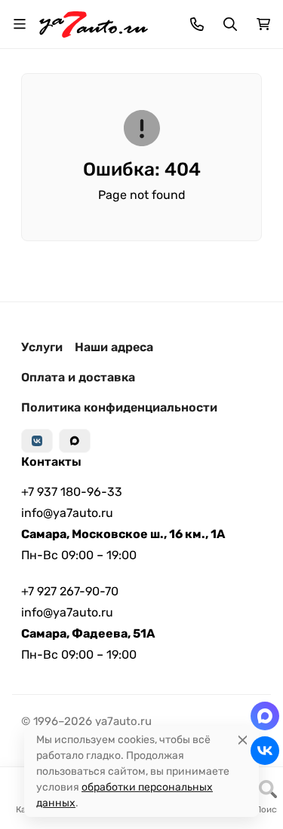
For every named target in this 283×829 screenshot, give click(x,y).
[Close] (242, 740)
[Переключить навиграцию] (19, 24)
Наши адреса (114, 347)
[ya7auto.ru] (93, 23)
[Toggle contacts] (197, 24)
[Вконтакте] (37, 441)
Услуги (42, 347)
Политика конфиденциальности (119, 407)
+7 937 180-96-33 (71, 492)
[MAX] (75, 441)
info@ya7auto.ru (67, 513)
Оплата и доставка (78, 377)
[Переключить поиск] (230, 24)
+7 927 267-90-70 (69, 591)
